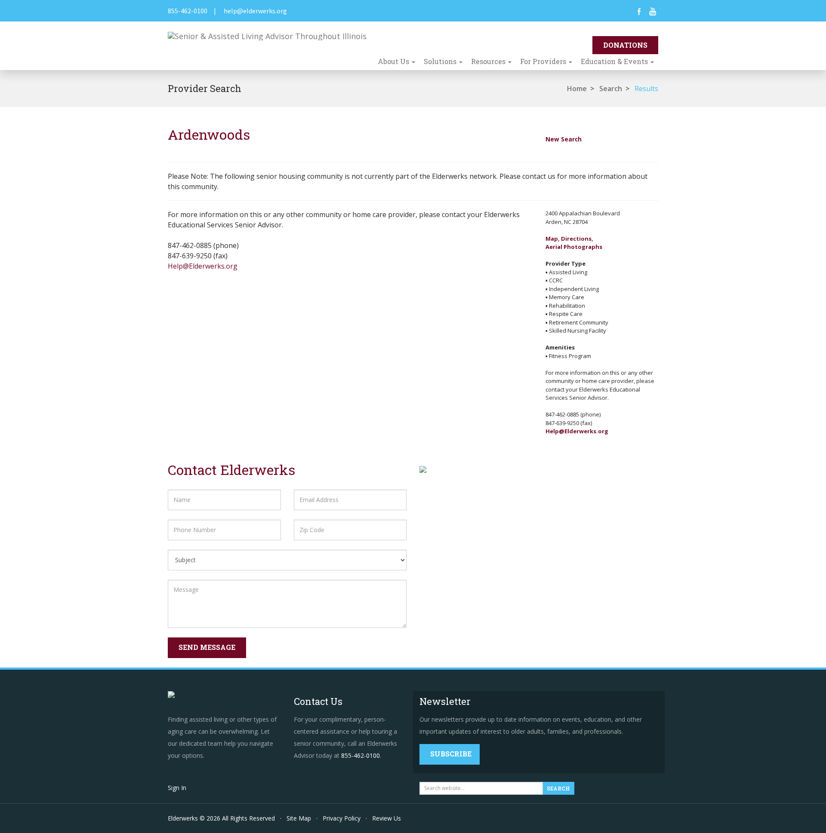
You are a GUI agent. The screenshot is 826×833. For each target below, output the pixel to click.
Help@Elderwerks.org (202, 266)
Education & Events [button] (615, 61)
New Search (564, 139)
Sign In (177, 788)
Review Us (386, 818)
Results (646, 88)
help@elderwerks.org (255, 10)
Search (610, 88)
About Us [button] (394, 61)
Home (577, 88)
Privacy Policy (342, 818)
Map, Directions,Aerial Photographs (574, 243)
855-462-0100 (187, 10)
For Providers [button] (544, 61)
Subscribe (451, 753)
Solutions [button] (441, 61)
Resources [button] (489, 61)
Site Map (299, 818)
